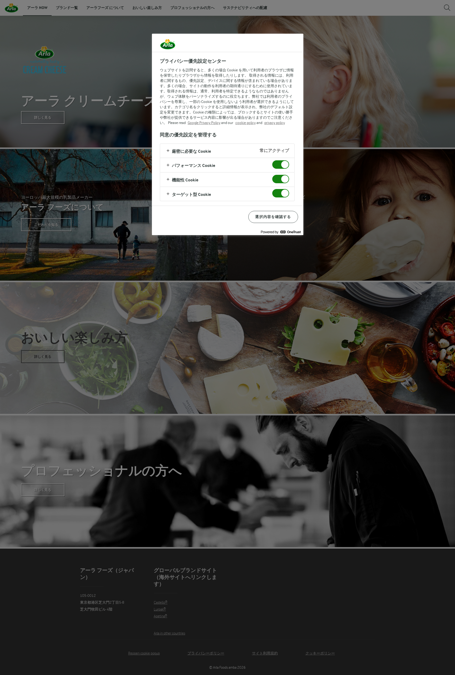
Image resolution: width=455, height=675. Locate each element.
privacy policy (274, 123)
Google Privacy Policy (204, 123)
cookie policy (245, 123)
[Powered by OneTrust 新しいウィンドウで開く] (281, 232)
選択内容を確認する (273, 217)
